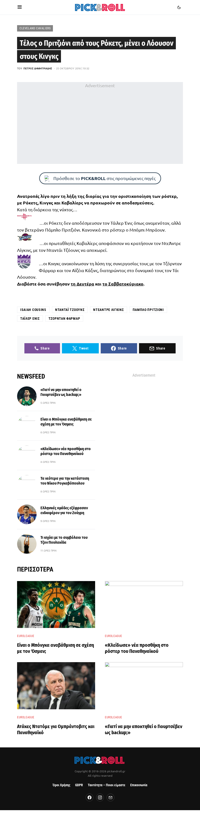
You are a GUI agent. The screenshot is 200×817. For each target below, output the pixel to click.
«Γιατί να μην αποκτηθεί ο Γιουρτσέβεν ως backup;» (60, 392)
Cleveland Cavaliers (35, 28)
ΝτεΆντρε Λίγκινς (108, 310)
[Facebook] (89, 797)
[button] (19, 7)
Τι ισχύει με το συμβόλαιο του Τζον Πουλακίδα (64, 540)
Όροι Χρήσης (61, 785)
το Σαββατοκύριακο (122, 283)
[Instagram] (100, 797)
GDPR (79, 785)
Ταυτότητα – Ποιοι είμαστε (106, 785)
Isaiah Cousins (33, 310)
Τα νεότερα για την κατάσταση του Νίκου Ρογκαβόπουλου (64, 481)
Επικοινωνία (138, 785)
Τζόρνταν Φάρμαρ (64, 318)
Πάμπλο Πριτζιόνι (148, 310)
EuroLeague (25, 636)
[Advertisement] (100, 123)
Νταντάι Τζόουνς (70, 310)
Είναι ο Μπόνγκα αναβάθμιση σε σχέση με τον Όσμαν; (66, 421)
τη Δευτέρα (82, 283)
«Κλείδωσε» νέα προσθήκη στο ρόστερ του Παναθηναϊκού (65, 451)
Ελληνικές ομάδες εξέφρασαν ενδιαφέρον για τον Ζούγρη (64, 510)
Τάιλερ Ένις (30, 318)
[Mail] (110, 797)
